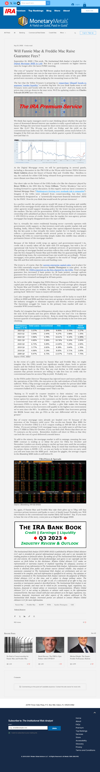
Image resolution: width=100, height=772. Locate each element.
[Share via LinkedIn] (24, 616)
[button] (84, 5)
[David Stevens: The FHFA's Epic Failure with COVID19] (50, 645)
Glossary (79, 744)
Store (78, 737)
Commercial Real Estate (37, 33)
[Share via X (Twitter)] (20, 616)
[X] (11, 3)
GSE (72, 605)
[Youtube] (18, 3)
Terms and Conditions (85, 750)
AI (14, 33)
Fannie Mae (19, 605)
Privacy (79, 747)
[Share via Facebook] (15, 616)
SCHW (41, 605)
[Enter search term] (48, 3)
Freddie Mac (31, 605)
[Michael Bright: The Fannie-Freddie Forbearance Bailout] (82, 645)
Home (78, 718)
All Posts (7, 33)
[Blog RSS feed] (7, 3)
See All (93, 633)
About (78, 721)
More (62, 33)
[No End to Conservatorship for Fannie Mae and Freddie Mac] (18, 645)
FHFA (49, 605)
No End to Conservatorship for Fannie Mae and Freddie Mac (17, 657)
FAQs (78, 724)
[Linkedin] (14, 3)
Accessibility (81, 740)
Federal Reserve (19, 610)
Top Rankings (81, 731)
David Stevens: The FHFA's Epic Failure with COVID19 (50, 657)
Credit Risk (52, 33)
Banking (22, 33)
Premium (80, 728)
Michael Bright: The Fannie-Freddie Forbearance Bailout (80, 657)
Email (10, 724)
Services (79, 734)
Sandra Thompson (60, 605)
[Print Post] (34, 616)
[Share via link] (29, 616)
